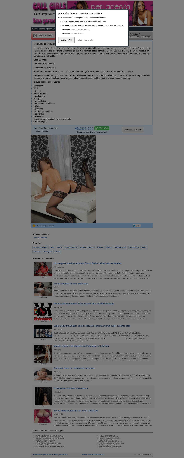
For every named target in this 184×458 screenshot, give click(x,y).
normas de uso (77, 34)
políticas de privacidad (80, 30)
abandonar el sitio (85, 40)
